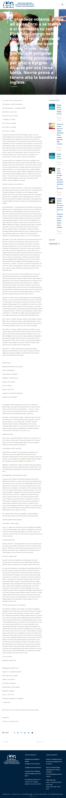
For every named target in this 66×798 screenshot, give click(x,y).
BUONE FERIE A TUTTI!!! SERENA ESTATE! (59, 109)
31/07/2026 (59, 117)
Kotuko (34, 796)
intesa (59, 120)
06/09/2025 (59, 147)
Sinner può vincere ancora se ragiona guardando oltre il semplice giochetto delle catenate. (60, 134)
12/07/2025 (59, 192)
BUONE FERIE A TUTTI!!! (59, 156)
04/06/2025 (59, 231)
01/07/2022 (14, 86)
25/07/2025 (59, 162)
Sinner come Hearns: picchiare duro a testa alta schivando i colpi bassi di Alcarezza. (60, 179)
